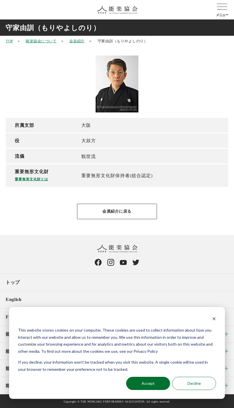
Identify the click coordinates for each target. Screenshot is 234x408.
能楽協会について (41, 41)
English (13, 299)
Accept (148, 383)
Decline (194, 383)
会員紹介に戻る (117, 211)
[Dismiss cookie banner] (214, 319)
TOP (9, 41)
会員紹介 (77, 41)
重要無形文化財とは (31, 179)
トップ (13, 282)
